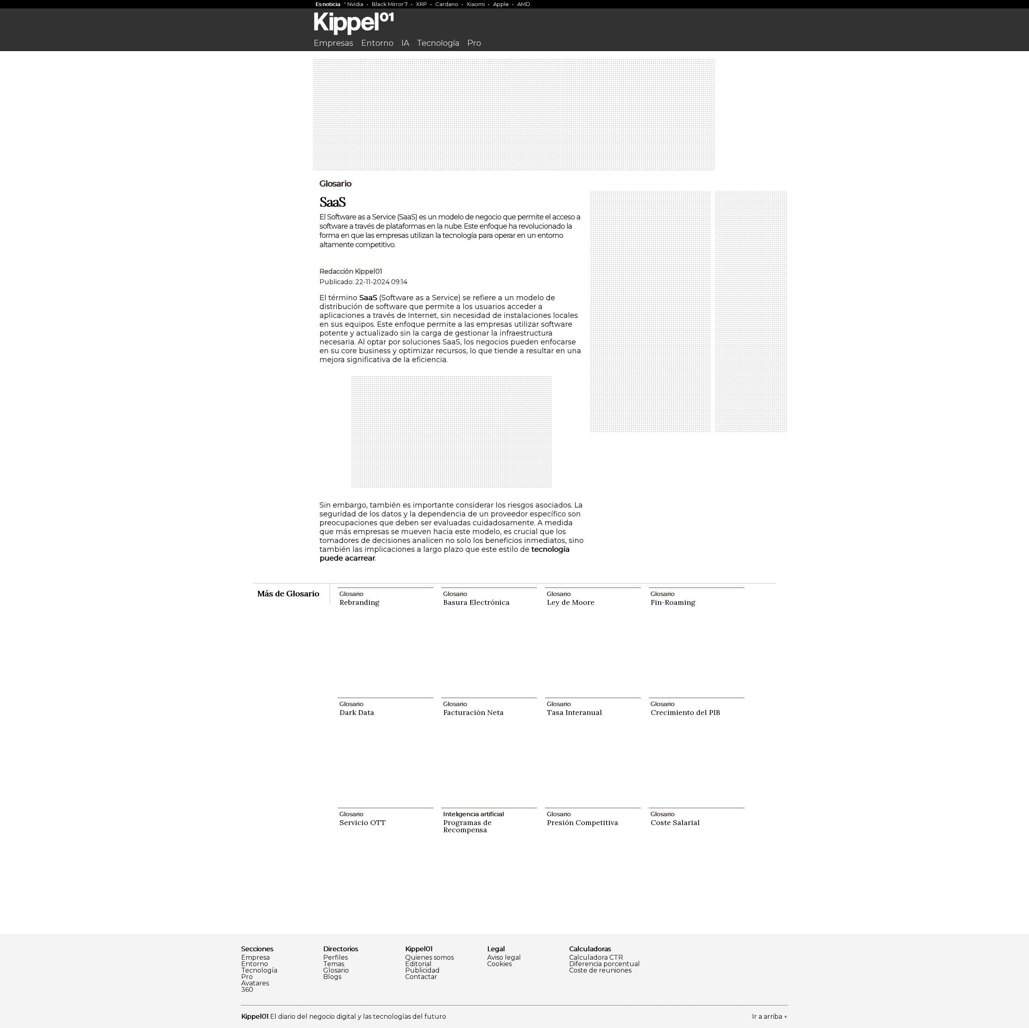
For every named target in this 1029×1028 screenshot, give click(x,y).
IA (405, 43)
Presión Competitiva (582, 822)
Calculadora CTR (596, 957)
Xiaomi (476, 4)
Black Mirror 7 (390, 4)
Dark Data (357, 712)
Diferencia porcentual (604, 964)
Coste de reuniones (600, 970)
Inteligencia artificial (473, 814)
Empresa (255, 957)
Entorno (377, 43)
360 (247, 990)
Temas (333, 964)
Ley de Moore (570, 602)
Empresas (333, 43)
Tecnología (438, 43)
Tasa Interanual (574, 712)
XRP (421, 4)
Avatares (255, 983)
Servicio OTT (363, 822)
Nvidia (355, 4)
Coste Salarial (675, 822)
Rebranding (359, 602)
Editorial (418, 964)
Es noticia (328, 4)
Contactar (421, 977)
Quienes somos (429, 957)
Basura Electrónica (476, 602)
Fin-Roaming (673, 602)
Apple (501, 4)
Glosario (335, 183)
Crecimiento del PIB (685, 712)
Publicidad (422, 970)
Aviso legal (504, 957)
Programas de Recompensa (467, 826)
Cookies (499, 964)
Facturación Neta (473, 712)
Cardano (446, 4)
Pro (474, 43)
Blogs (332, 977)
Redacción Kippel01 (351, 271)
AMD (523, 4)
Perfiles (335, 957)
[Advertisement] (514, 115)
